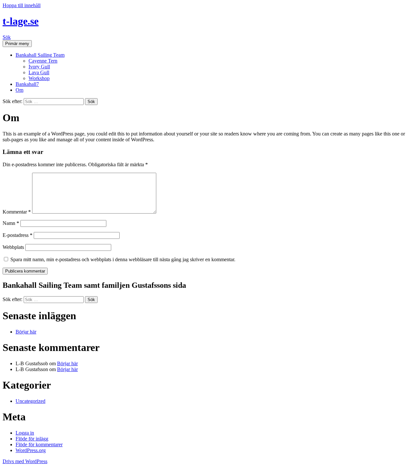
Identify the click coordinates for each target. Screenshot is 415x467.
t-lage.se (21, 21)
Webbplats (13, 247)
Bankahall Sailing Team (40, 55)
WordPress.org (31, 450)
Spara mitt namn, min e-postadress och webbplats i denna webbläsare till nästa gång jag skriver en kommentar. (122, 259)
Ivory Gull (39, 66)
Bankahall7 (27, 84)
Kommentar (17, 212)
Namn (11, 223)
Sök (7, 37)
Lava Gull (39, 72)
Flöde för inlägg (32, 438)
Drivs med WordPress (25, 461)
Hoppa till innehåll (22, 5)
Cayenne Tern (43, 61)
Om (19, 90)
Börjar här (26, 331)
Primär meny (17, 43)
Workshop (39, 78)
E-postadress (17, 235)
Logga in (25, 433)
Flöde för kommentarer (39, 444)
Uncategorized (30, 401)
